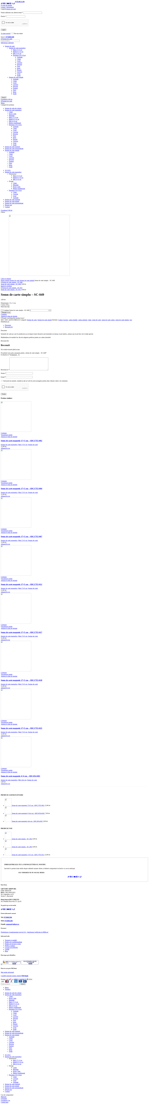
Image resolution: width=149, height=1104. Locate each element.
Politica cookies (10, 946)
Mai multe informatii (7, 972)
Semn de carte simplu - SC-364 (22, 839)
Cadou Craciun (63, 320)
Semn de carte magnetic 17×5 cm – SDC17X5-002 (21, 441)
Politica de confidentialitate (13, 942)
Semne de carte (10, 46)
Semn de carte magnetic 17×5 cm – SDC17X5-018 (21, 680)
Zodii (18, 75)
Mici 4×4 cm (17, 53)
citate (89, 320)
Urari (18, 74)
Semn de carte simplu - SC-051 (11, 289)
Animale (20, 57)
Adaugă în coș (6, 312)
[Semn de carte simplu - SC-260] (8, 847)
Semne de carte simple (16, 77)
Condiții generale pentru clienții (14, 976)
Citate (19, 59)
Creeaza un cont (10, 9)
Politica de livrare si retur (13, 944)
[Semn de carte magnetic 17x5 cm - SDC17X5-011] (8, 855)
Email (3, 377)
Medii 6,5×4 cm (18, 52)
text (131, 320)
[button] (5, 448)
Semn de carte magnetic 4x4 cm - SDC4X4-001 (27, 821)
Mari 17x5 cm (22, 444)
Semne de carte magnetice (17, 48)
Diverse (19, 64)
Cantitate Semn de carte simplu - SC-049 (16, 310)
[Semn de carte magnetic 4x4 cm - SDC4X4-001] (8, 821)
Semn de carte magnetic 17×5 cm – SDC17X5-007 (21, 536)
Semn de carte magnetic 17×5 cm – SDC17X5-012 (21, 584)
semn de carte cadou (108, 320)
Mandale (11, 115)
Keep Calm (12, 114)
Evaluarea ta (5, 355)
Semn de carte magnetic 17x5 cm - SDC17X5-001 (28, 805)
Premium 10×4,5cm (19, 55)
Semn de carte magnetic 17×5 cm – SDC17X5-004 (21, 488)
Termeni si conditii (11, 940)
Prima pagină (5, 280)
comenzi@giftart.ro (12, 924)
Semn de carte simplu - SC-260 (22, 847)
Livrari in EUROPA (11, 947)
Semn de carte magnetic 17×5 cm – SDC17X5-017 (21, 632)
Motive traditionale (15, 123)
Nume (3, 373)
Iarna (18, 68)
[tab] (76, 325)
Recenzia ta (5, 370)
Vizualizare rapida (6, 435)
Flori (18, 66)
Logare (4, 29)
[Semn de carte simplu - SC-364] (8, 839)
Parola (3, 16)
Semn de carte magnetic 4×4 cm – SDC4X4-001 (20, 776)
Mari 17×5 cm (17, 50)
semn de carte (96, 320)
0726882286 (10, 37)
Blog (6, 951)
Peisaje (19, 70)
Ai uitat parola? (6, 33)
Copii (19, 61)
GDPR (7, 949)
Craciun (19, 63)
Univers (19, 72)
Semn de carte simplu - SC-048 (11, 284)
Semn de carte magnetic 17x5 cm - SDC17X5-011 (28, 855)
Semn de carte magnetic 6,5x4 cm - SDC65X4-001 (28, 813)
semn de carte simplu (122, 320)
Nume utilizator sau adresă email (12, 12)
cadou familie (73, 320)
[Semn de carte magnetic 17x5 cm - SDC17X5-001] (8, 805)
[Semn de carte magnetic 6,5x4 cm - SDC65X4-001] (8, 813)
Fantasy (15, 88)
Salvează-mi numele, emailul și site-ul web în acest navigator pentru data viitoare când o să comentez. (35, 381)
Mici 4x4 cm (22, 780)
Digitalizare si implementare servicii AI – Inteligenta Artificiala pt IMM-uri (24, 932)
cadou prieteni (82, 320)
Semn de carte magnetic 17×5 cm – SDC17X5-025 (21, 728)
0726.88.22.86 (20, 2)
